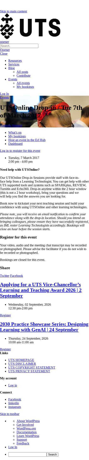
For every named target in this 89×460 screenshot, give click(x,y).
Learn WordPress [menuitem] (28, 436)
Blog (11, 68)
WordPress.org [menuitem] (26, 428)
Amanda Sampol (11, 125)
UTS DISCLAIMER (22, 364)
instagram (14, 407)
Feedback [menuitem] (23, 443)
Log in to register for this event (20, 151)
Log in (12, 385)
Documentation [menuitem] (27, 432)
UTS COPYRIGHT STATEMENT (31, 367)
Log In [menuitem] (12, 447)
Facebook (16, 275)
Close (3, 53)
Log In (4, 94)
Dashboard (15, 143)
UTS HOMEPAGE (21, 360)
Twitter (4, 275)
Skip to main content (13, 11)
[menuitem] (48, 454)
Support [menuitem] (22, 439)
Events (12, 79)
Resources (15, 60)
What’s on (15, 132)
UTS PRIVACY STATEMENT (29, 371)
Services (13, 64)
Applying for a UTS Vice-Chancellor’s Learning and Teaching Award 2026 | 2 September (41, 290)
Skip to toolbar (9, 414)
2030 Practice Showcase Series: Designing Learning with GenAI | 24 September (44, 326)
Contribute (23, 75)
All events (23, 83)
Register (5, 315)
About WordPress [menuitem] (28, 421)
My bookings (25, 86)
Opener (5, 50)
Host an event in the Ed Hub (27, 140)
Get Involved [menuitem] (25, 424)
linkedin (13, 403)
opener (4, 42)
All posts (22, 72)
